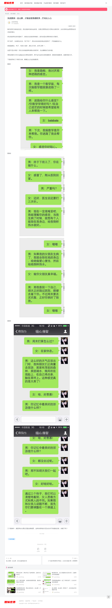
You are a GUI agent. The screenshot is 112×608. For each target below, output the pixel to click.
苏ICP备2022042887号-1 (34, 603)
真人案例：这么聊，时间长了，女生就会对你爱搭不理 (64, 589)
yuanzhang (15, 22)
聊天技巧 (63, 3)
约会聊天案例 (48, 3)
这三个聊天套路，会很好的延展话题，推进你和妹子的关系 (28, 581)
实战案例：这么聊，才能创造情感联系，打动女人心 (29, 18)
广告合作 (34, 601)
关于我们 (40, 601)
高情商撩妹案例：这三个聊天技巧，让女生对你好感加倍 (64, 581)
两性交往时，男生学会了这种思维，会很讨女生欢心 (28, 573)
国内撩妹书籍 (38, 3)
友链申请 (21, 601)
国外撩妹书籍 (28, 3)
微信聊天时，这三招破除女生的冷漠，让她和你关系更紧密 (64, 573)
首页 (21, 3)
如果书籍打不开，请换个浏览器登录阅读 (19, 9)
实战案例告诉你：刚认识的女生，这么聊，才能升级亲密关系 (28, 589)
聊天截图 (56, 3)
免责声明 (27, 601)
